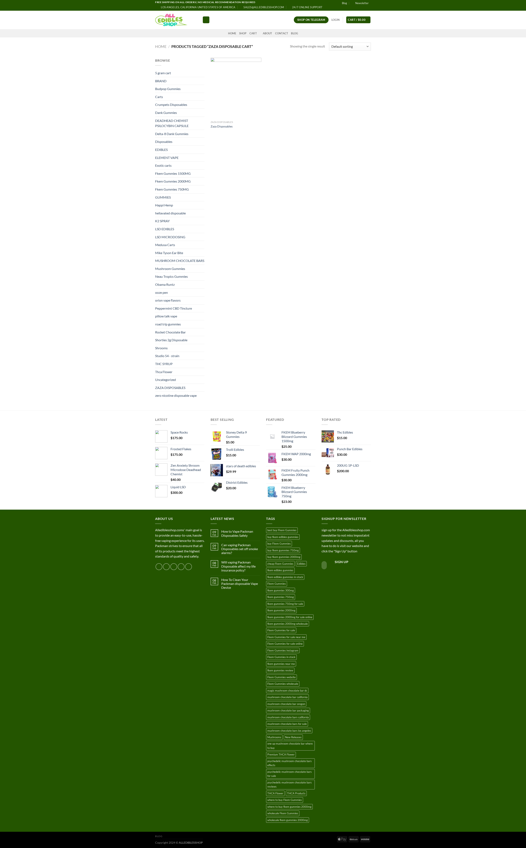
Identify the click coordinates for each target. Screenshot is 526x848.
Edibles (301, 563)
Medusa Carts (165, 245)
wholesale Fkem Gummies (282, 813)
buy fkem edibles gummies (282, 537)
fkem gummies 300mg (280, 590)
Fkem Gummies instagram (282, 650)
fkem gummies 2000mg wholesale (287, 623)
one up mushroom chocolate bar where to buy (290, 745)
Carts (159, 97)
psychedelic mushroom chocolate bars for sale (289, 773)
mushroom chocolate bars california (288, 717)
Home (232, 33)
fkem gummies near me (281, 663)
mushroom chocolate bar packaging (288, 710)
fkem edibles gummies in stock (285, 577)
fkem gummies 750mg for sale (285, 603)
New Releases (293, 737)
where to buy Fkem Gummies (284, 800)
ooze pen (161, 292)
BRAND (160, 81)
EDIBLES (161, 150)
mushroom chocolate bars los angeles (289, 730)
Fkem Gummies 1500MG (173, 173)
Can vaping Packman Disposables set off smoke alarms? (239, 549)
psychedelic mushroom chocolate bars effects (289, 763)
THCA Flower (275, 793)
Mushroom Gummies (170, 269)
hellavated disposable (170, 213)
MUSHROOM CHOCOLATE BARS (179, 261)
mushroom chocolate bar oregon (286, 704)
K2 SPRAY (162, 221)
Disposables (163, 141)
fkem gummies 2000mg (281, 610)
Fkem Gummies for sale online (285, 643)
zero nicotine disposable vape (176, 395)
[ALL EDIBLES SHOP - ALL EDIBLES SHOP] (175, 20)
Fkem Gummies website (281, 677)
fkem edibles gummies (280, 570)
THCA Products (296, 793)
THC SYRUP (164, 364)
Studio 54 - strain (167, 356)
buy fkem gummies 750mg (283, 550)
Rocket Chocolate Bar (170, 332)
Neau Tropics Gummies (171, 276)
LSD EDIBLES (164, 229)
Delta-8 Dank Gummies (171, 134)
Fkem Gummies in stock (281, 657)
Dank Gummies (166, 113)
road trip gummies (168, 324)
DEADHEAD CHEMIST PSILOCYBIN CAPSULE (172, 123)
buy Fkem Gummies (279, 543)
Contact (281, 33)
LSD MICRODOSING (170, 237)
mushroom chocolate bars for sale (287, 723)
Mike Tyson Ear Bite (169, 253)
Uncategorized (165, 380)
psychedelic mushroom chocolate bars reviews (289, 784)
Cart (253, 33)
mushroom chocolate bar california (287, 697)
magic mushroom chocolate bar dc (287, 690)
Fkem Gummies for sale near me (286, 637)
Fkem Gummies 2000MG (173, 181)
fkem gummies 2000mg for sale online (289, 617)
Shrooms (161, 348)
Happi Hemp (164, 205)
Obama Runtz (165, 284)
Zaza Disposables (222, 126)
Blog (344, 3)
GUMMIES (163, 197)
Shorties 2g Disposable (171, 340)
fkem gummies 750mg (280, 597)
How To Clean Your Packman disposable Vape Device (239, 583)
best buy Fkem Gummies (281, 530)
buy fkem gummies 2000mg (283, 557)
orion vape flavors (168, 300)
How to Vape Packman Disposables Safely (237, 533)
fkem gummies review (280, 670)
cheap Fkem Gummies (280, 563)
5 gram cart (163, 73)
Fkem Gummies (276, 583)
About (267, 33)
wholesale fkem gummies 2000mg (287, 820)
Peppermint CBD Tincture (173, 308)
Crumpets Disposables (171, 104)
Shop (243, 33)
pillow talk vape (166, 316)
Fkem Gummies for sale (281, 630)
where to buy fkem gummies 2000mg (289, 806)
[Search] (206, 19)
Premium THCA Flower (281, 754)
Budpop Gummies (168, 89)
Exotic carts (163, 165)
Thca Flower (163, 372)
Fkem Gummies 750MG (172, 189)
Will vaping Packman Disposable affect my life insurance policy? (238, 566)
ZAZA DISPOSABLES (170, 388)
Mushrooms (274, 737)
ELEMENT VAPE (167, 158)
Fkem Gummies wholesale (282, 683)
